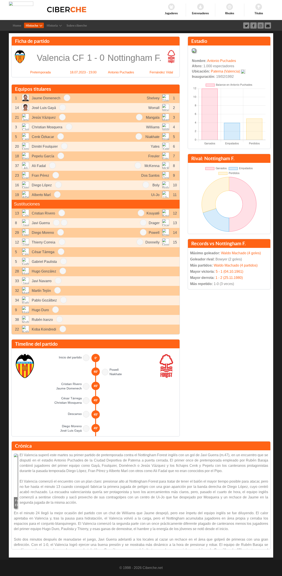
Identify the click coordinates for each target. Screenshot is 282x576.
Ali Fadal (39, 166)
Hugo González (44, 271)
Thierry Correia (43, 242)
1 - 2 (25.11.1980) (229, 278)
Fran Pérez (40, 175)
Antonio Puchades (121, 72)
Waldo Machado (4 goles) (241, 253)
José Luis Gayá (44, 108)
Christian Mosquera (47, 127)
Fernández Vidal (161, 72)
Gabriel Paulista (44, 261)
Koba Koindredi (44, 329)
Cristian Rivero (43, 213)
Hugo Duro (40, 310)
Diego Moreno (43, 232)
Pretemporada (40, 72)
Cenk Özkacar (43, 137)
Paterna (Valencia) (225, 71)
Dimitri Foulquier (45, 146)
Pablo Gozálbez (44, 300)
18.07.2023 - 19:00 (83, 72)
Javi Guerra (41, 223)
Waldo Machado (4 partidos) (236, 265)
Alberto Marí (41, 195)
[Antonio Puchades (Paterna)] (194, 50)
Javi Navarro (42, 281)
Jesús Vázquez (44, 117)
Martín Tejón (41, 291)
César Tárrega (43, 252)
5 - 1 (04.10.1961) (229, 271)
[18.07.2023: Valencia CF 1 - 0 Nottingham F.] (15, 481)
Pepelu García (43, 156)
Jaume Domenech (46, 98)
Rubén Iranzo (42, 320)
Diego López (42, 185)
